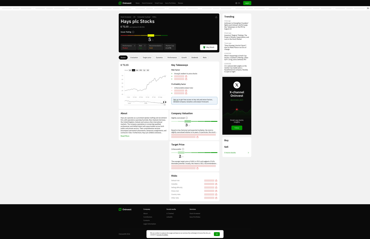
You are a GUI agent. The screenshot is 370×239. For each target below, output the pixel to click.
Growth (184, 57)
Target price (147, 57)
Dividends (194, 57)
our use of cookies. (162, 235)
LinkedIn (169, 217)
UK (134, 17)
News (138, 3)
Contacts (146, 220)
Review (180, 3)
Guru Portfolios (170, 3)
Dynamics (159, 57)
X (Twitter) (170, 213)
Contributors (147, 217)
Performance (172, 57)
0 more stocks (230, 153)
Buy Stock (210, 47)
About (145, 213)
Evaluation (134, 57)
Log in (247, 3)
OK (217, 234)
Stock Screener (147, 3)
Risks (205, 57)
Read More (125, 136)
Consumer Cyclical (143, 17)
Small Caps (159, 3)
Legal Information (149, 224)
